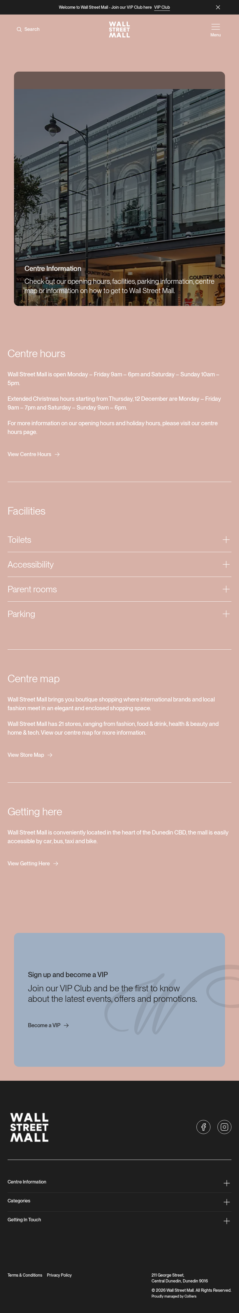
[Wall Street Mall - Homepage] (120, 29)
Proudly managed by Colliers (174, 1296)
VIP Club (162, 7)
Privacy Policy (59, 1275)
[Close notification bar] (218, 7)
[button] (203, 1127)
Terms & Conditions (25, 1275)
